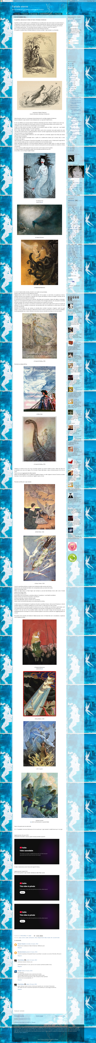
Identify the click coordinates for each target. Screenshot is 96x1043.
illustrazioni (71, 240)
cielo (73, 218)
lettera (77, 242)
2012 (71, 145)
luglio (72, 83)
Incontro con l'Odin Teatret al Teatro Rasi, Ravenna (75, 97)
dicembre (73, 74)
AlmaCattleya (21, 960)
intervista (70, 242)
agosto (72, 82)
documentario (71, 231)
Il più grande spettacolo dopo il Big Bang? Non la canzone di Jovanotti (78, 530)
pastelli (77, 253)
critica (36, 937)
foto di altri (79, 235)
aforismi (77, 208)
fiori (72, 235)
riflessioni (70, 262)
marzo (72, 91)
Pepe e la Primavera (74, 105)
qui (41, 202)
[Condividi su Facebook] (41, 936)
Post (71, 40)
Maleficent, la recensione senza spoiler (78, 494)
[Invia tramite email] (37, 936)
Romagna (80, 200)
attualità (80, 214)
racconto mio (79, 193)
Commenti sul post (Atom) (24, 1018)
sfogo (69, 266)
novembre (73, 76)
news (77, 251)
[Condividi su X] (39, 936)
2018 (71, 63)
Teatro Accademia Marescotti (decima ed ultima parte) (76, 330)
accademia (74, 185)
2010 (71, 148)
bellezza (80, 215)
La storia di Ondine (74, 107)
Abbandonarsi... (77, 447)
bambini (72, 215)
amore (23, 937)
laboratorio (70, 192)
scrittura (78, 262)
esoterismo (73, 232)
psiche (80, 257)
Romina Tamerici (22, 943)
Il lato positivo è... (74, 119)
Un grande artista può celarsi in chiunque (78, 376)
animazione (31, 937)
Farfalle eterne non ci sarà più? (77, 317)
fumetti (69, 238)
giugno (72, 85)
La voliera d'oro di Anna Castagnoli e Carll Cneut (78, 389)
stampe (76, 267)
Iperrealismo (76, 425)
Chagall (19, 970)
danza (77, 226)
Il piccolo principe (74, 94)
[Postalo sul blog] (38, 936)
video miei (73, 195)
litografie (69, 246)
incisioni (78, 240)
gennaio (73, 142)
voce (69, 272)
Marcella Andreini (22, 951)
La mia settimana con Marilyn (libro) (77, 305)
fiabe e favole (47, 937)
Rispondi (20, 947)
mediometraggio (70, 247)
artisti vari (79, 212)
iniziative (77, 241)
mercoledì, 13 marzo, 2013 (32, 943)
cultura (69, 226)
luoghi (77, 246)
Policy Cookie (58, 13)
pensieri (70, 254)
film (81, 234)
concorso (70, 221)
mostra (69, 250)
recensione (75, 260)
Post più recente (19, 1016)
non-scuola (79, 192)
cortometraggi (75, 223)
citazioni (80, 218)
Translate (75, 19)
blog (72, 217)
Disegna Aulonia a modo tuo (46, 13)
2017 (71, 65)
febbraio (73, 141)
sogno (77, 266)
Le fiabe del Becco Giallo (76, 400)
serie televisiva (75, 265)
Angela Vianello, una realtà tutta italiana (75, 117)
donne (80, 231)
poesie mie (72, 193)
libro (69, 244)
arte (72, 212)
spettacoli (70, 267)
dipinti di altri (72, 228)
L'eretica (75, 184)
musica (77, 250)
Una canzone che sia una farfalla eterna (78, 365)
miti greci (77, 247)
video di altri (72, 271)
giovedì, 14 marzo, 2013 (31, 951)
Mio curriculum (33, 13)
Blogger (56, 1039)
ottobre (72, 78)
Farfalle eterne (20, 6)
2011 (71, 147)
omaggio (70, 253)
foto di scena (75, 237)
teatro (77, 269)
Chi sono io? (25, 13)
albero (69, 209)
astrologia (73, 214)
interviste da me (73, 190)
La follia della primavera (75, 100)
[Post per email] (34, 935)
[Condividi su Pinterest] (42, 936)
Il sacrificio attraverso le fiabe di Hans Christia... (75, 122)
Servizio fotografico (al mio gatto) (77, 472)
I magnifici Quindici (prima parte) (77, 342)
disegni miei (77, 187)
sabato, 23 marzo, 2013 (27, 970)
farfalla (80, 232)
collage (72, 220)
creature (70, 224)
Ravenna (71, 200)
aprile (72, 89)
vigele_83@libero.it (72, 34)
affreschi (70, 208)
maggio (72, 87)
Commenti (72, 43)
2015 (71, 69)
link (51, 937)
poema (78, 256)
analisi (27, 937)
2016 (71, 67)
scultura (70, 263)
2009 (71, 150)
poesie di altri (71, 257)
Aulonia (70, 182)
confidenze (79, 221)
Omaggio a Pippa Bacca (75, 92)
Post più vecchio (60, 1016)
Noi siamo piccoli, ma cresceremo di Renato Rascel (78, 411)
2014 (71, 71)
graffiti (77, 238)
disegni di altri (41, 937)
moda (69, 248)
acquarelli (77, 207)
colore (77, 220)
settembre (73, 80)
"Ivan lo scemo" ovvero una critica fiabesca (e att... (75, 110)
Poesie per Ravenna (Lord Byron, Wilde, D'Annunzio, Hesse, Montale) (74, 506)
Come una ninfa (74, 138)
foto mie (75, 189)
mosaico (77, 248)
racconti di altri (56, 937)
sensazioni (79, 263)
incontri (69, 241)
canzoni (80, 217)
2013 (71, 72)
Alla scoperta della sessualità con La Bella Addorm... (76, 135)
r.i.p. (71, 259)
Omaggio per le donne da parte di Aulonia (75, 129)
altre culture (76, 209)
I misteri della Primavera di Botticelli (75, 103)
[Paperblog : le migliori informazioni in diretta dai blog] (71, 282)
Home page (17, 13)
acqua (20, 937)
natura (69, 251)
